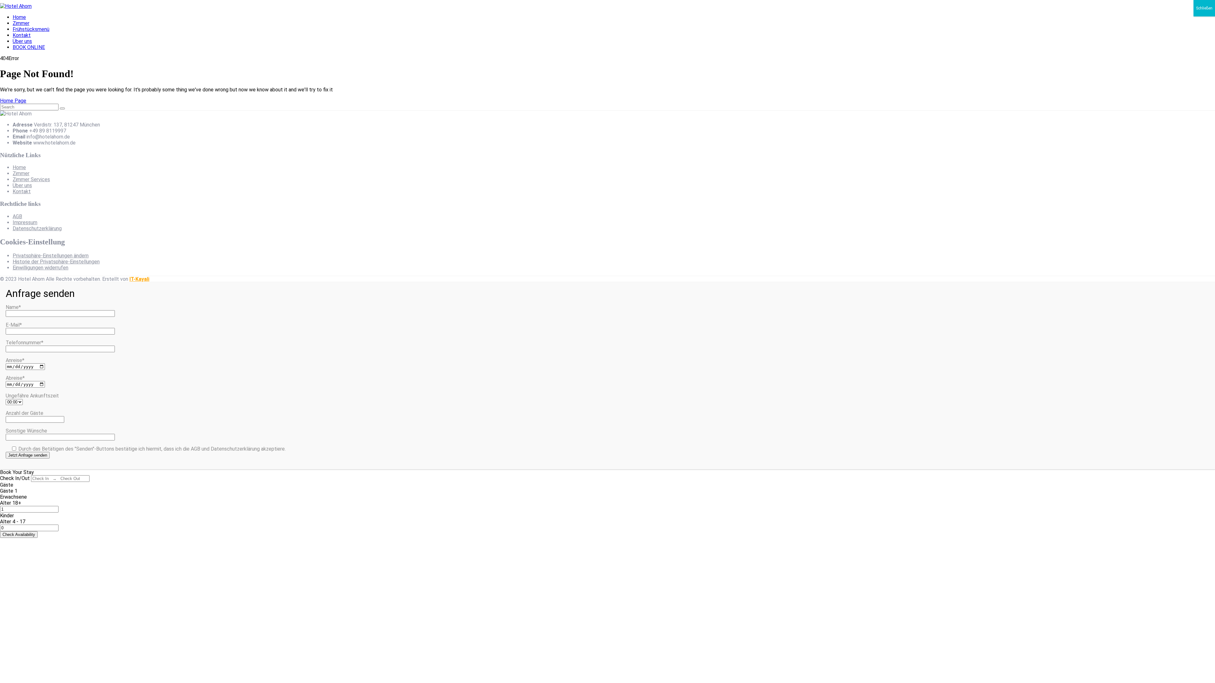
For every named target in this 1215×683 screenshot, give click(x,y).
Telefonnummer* (24, 343)
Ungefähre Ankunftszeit (32, 396)
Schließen (1204, 8)
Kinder (7, 516)
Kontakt (22, 35)
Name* (13, 307)
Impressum (25, 222)
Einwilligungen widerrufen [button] (40, 268)
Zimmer (21, 23)
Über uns (22, 41)
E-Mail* (14, 325)
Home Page (13, 101)
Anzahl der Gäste (24, 413)
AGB (17, 216)
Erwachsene (13, 497)
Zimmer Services (31, 179)
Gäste (6, 485)
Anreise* (15, 360)
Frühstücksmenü (31, 29)
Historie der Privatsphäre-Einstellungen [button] (56, 262)
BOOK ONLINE (29, 47)
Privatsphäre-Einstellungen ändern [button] (51, 256)
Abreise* (15, 378)
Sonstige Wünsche (26, 431)
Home (19, 17)
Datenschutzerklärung (37, 228)
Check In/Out (15, 478)
